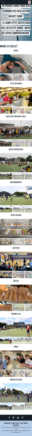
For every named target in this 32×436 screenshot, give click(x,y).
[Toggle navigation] (3, 2)
